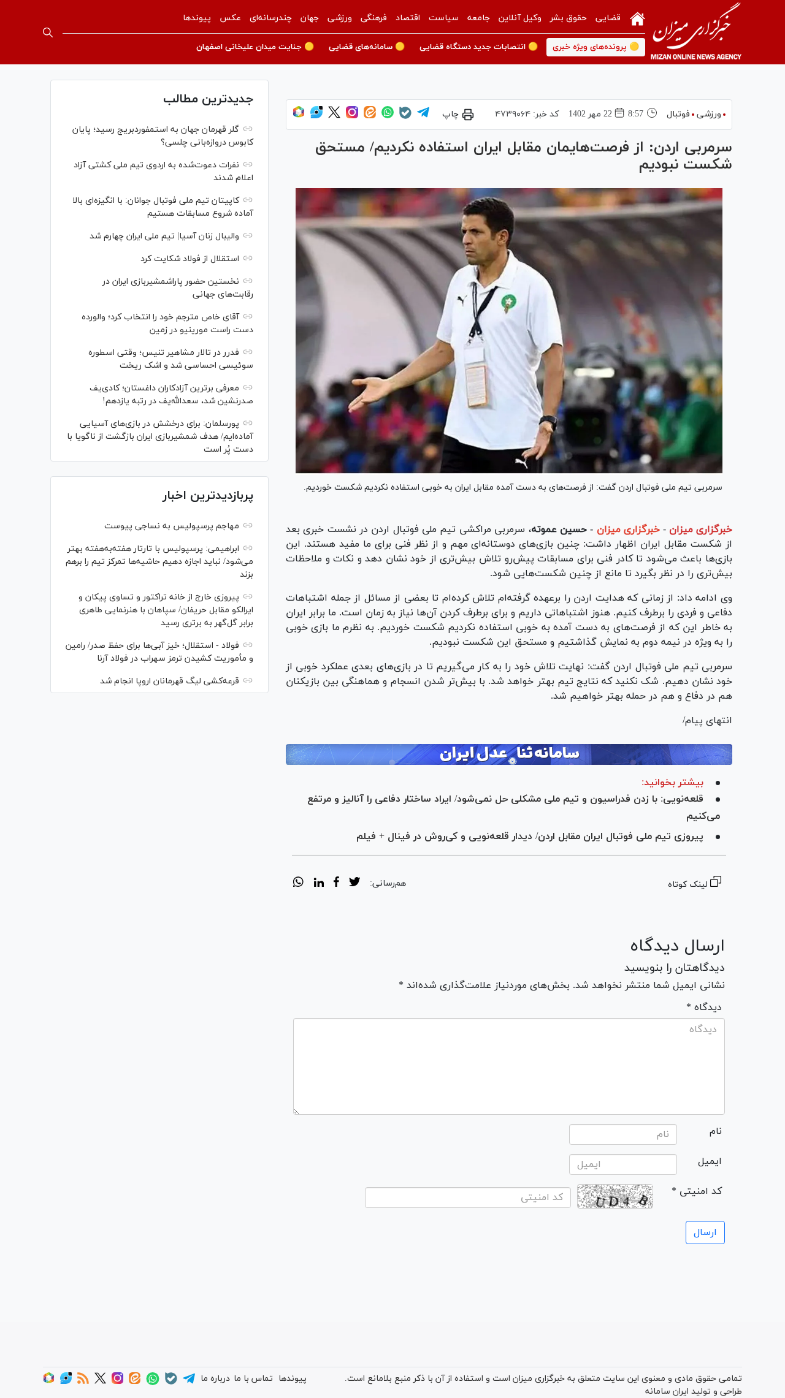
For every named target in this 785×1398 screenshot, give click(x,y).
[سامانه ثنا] (509, 754)
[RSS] (83, 1382)
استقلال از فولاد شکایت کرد (189, 259)
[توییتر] (334, 116)
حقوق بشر (568, 18)
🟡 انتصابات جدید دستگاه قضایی (478, 47)
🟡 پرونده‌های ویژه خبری (596, 47)
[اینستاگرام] (352, 116)
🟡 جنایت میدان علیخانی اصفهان (255, 47)
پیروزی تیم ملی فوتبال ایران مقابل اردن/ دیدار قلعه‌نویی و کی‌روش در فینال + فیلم (529, 836)
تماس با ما (253, 1379)
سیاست (444, 18)
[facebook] (336, 883)
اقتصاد (408, 18)
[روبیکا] (299, 116)
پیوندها (197, 18)
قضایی (608, 18)
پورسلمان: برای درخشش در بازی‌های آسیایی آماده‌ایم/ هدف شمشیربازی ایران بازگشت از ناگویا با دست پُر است (160, 436)
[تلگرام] (423, 116)
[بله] (405, 117)
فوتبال (678, 114)
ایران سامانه (667, 1391)
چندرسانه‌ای (271, 18)
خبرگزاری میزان (700, 529)
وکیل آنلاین (520, 18)
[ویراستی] (316, 116)
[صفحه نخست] (637, 18)
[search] (48, 32)
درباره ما (215, 1379)
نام (716, 1131)
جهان (310, 18)
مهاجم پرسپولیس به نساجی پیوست (171, 526)
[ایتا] (370, 116)
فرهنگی (374, 18)
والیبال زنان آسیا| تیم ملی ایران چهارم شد (164, 236)
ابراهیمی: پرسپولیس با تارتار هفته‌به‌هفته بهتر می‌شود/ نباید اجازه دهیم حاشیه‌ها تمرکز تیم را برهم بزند (159, 561)
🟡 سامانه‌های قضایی (367, 47)
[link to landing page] (696, 32)
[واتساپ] (387, 116)
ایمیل (710, 1161)
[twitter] (354, 884)
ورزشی (339, 18)
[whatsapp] (298, 883)
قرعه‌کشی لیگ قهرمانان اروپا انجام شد (169, 681)
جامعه (478, 18)
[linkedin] (318, 883)
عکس (230, 18)
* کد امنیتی (697, 1191)
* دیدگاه (704, 1007)
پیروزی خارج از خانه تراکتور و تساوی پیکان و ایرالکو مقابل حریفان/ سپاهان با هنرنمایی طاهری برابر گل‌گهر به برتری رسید (165, 610)
